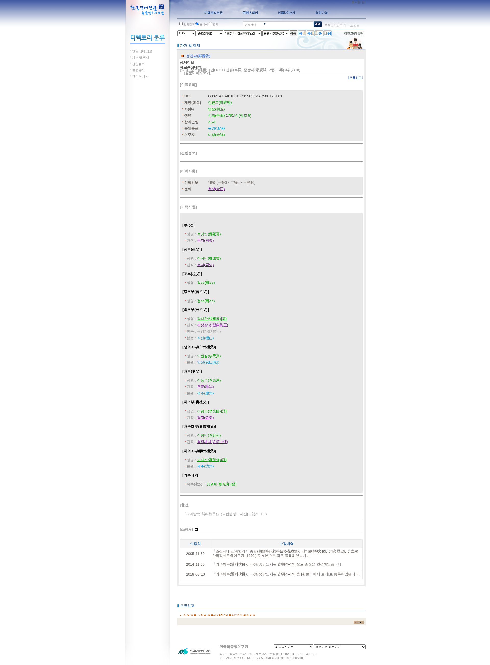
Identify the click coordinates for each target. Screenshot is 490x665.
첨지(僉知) (205, 417)
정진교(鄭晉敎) (354, 33)
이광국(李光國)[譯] (212, 411)
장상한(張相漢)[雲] (212, 319)
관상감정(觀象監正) (212, 325)
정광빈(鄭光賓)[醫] (221, 484)
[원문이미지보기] (197, 73)
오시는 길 (358, 2)
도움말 (354, 25)
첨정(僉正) (216, 189)
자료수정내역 (190, 67)
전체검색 (250, 24)
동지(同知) (205, 240)
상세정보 (187, 62)
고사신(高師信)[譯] (212, 460)
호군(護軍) (205, 387)
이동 (293, 33)
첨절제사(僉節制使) (212, 442)
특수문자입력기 (335, 25)
